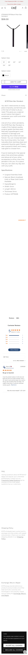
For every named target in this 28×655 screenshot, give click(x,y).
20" (14, 62)
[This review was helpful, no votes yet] (21, 390)
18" (9, 62)
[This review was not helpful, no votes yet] (23, 390)
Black (7, 75)
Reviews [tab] (11, 318)
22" (20, 62)
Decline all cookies (14, 650)
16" (4, 62)
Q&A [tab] (17, 318)
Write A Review (14, 350)
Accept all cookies (14, 645)
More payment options (14, 89)
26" (9, 65)
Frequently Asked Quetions (10, 480)
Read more (13, 385)
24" (4, 65)
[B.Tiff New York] (14, 7)
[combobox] (19, 360)
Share (3, 95)
